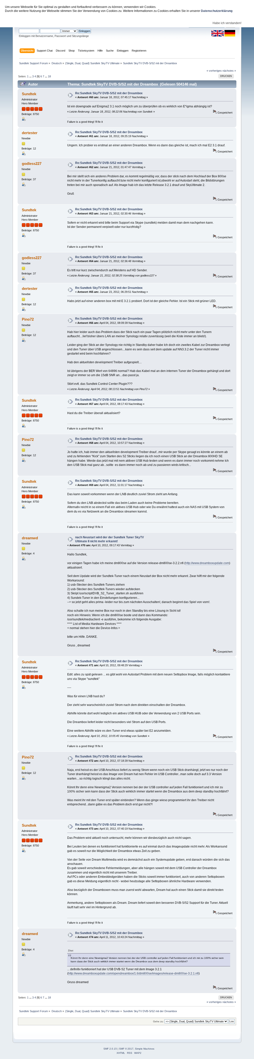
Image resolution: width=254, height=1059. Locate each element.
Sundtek (29, 94)
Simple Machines (144, 1048)
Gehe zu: (158, 1021)
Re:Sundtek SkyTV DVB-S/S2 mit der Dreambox (109, 93)
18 (49, 76)
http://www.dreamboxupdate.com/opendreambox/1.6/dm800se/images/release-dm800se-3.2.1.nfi (133, 973)
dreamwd (30, 538)
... (30, 76)
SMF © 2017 (126, 1048)
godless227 (31, 163)
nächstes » (229, 70)
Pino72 (28, 319)
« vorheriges (214, 70)
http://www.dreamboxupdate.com (207, 563)
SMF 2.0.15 (110, 1048)
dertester (29, 133)
